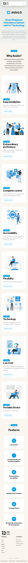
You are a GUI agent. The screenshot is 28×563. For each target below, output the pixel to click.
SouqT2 (3, 548)
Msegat (3, 546)
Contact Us (18, 542)
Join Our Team (19, 543)
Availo (2, 544)
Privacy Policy (12, 561)
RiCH (2, 542)
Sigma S (3, 552)
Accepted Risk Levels (21, 561)
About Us (18, 540)
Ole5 (2, 540)
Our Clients (18, 545)
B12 (2, 550)
